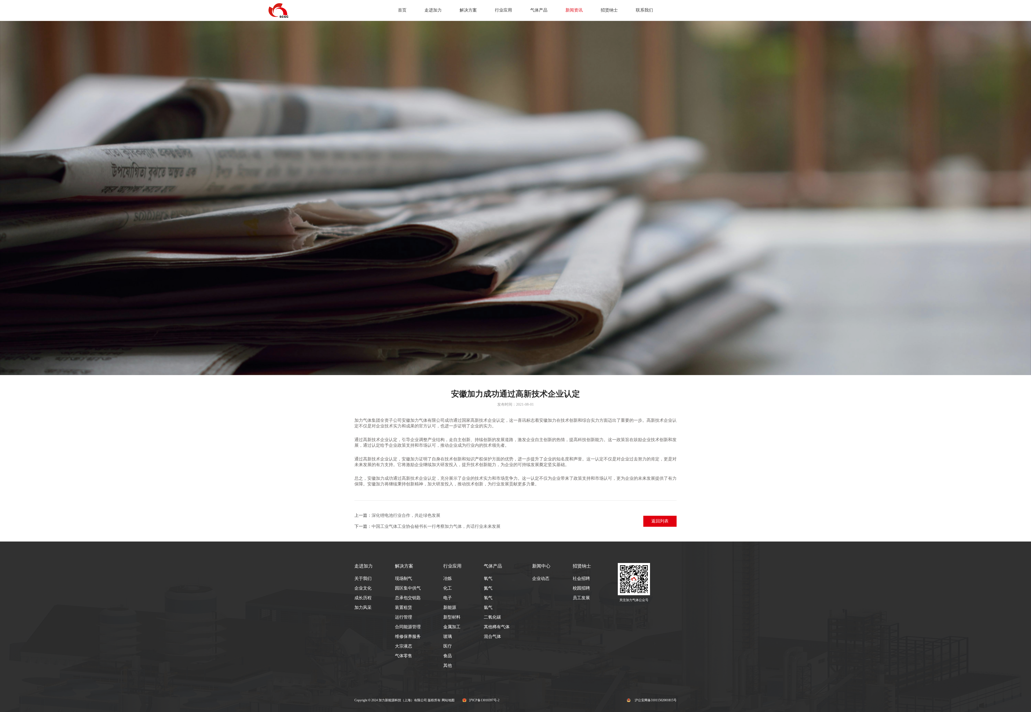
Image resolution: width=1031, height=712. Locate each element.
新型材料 (451, 617)
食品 (447, 655)
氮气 (488, 588)
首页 (402, 10)
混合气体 (492, 636)
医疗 (447, 646)
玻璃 (447, 636)
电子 (447, 597)
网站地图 (448, 700)
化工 (447, 588)
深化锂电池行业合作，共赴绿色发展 (406, 515)
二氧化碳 (492, 617)
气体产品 (538, 10)
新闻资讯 (574, 10)
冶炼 (447, 578)
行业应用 (503, 10)
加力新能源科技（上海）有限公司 (403, 700)
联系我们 (644, 10)
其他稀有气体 (497, 626)
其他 (447, 665)
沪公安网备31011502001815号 (656, 700)
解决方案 (468, 10)
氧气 (488, 578)
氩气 (488, 607)
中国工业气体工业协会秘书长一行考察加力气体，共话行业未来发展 (436, 526)
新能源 (449, 607)
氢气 (488, 597)
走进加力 (433, 10)
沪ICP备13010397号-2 (484, 700)
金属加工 (451, 626)
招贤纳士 (609, 10)
